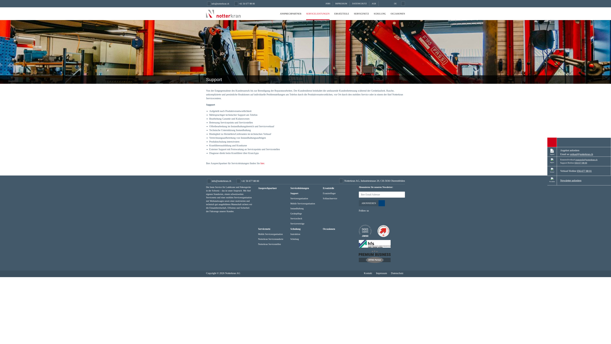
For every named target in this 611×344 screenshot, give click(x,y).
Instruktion (295, 234)
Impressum (341, 4)
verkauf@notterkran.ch (581, 154)
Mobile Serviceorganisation (302, 203)
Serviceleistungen (318, 13)
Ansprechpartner (290, 13)
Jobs (328, 4)
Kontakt (368, 273)
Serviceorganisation (299, 198)
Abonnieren (369, 203)
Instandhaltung (297, 208)
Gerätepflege (296, 213)
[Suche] (402, 4)
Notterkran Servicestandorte (270, 239)
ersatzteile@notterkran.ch (586, 160)
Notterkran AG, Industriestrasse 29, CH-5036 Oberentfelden (374, 180)
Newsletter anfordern (570, 180)
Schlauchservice (330, 198)
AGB (374, 4)
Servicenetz (361, 13)
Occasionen (398, 13)
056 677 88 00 (581, 163)
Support (294, 193)
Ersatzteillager (329, 193)
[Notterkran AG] (223, 13)
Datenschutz (359, 4)
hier (262, 163)
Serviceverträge (297, 223)
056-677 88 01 (584, 171)
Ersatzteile (341, 13)
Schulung (380, 13)
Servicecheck (296, 218)
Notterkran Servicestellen (269, 244)
